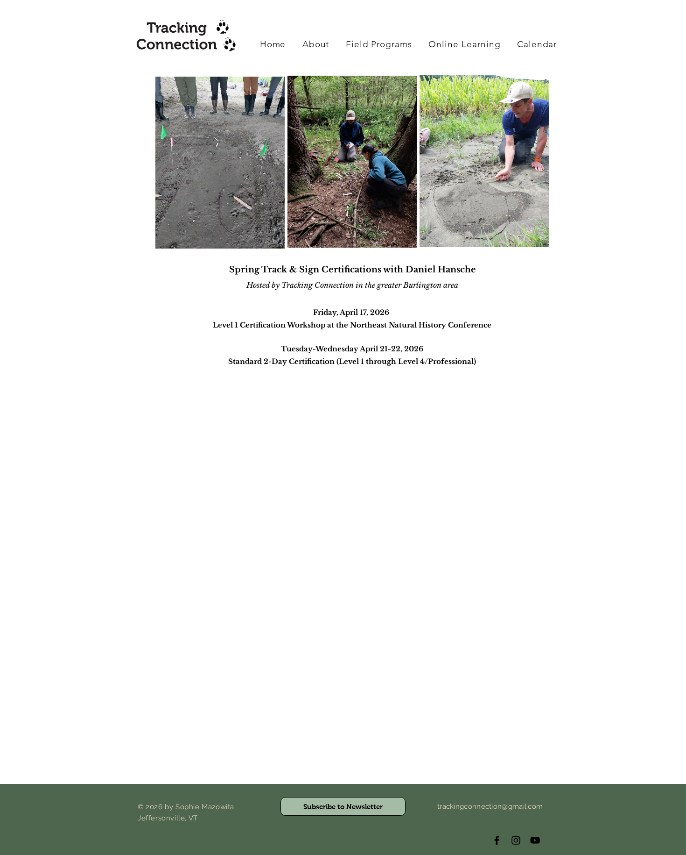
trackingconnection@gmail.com (490, 806)
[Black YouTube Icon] (535, 840)
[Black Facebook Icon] (497, 840)
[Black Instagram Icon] (516, 840)
